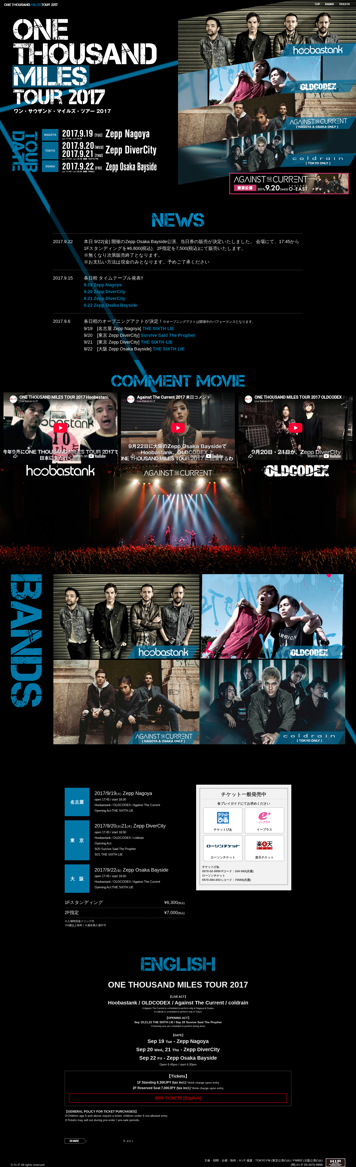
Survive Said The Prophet (168, 335)
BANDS (330, 4)
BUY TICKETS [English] (178, 1098)
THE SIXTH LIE (158, 328)
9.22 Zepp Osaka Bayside (110, 305)
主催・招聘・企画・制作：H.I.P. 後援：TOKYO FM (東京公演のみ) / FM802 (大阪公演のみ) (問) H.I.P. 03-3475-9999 (263, 1162)
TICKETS (344, 4)
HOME (317, 4)
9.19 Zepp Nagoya (103, 284)
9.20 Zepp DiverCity (104, 291)
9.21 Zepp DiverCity (104, 298)
